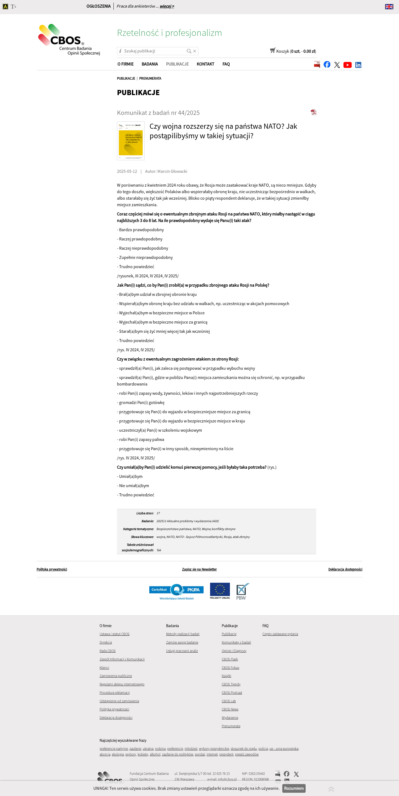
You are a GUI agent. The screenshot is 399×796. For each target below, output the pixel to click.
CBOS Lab (229, 701)
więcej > (167, 6)
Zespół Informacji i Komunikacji (122, 659)
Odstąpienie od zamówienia (119, 701)
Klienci (104, 667)
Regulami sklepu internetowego (122, 684)
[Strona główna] (69, 36)
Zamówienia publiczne (116, 675)
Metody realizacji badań (182, 634)
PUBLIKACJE (126, 78)
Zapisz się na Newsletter (199, 569)
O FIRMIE (126, 64)
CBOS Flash (230, 659)
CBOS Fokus (230, 667)
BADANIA (150, 64)
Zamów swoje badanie (182, 642)
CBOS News (230, 709)
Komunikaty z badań (236, 642)
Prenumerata (231, 726)
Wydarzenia (230, 717)
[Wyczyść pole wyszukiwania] (194, 49)
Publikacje (229, 634)
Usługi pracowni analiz (182, 650)
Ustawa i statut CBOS (114, 634)
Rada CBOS (108, 650)
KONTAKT (205, 64)
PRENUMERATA (150, 78)
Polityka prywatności (52, 569)
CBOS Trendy (231, 684)
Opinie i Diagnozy (234, 650)
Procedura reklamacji (115, 692)
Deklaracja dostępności (345, 569)
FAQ (226, 64)
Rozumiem (294, 788)
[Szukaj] (188, 49)
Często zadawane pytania (280, 634)
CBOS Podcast (232, 692)
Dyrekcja (106, 642)
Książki (226, 675)
